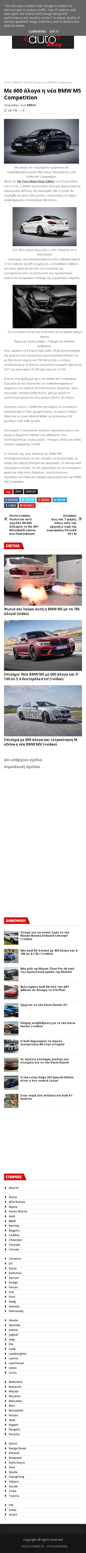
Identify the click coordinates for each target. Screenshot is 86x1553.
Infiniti (13, 1330)
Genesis (14, 1306)
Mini (12, 1405)
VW (11, 1505)
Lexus (13, 1368)
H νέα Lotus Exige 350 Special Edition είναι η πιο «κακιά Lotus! (47, 1079)
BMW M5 (18, 82)
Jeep (12, 1339)
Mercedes (15, 1401)
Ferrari (13, 1287)
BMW (18, 491)
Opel (12, 1420)
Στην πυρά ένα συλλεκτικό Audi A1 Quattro (46, 1097)
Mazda (13, 1391)
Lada (12, 1349)
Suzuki (13, 1486)
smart (13, 1514)
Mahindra (15, 1382)
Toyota (14, 1496)
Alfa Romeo (17, 1202)
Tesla (12, 1491)
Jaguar (13, 1334)
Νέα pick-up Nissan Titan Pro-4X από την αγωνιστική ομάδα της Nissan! (47, 970)
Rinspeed (15, 1458)
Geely (12, 1301)
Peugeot (14, 1429)
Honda (13, 1320)
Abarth (14, 1188)
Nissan (13, 1415)
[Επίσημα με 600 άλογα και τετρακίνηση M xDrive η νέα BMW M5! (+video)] (43, 710)
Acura (13, 1197)
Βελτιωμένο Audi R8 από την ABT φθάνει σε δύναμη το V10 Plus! (44, 988)
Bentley (14, 1226)
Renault (14, 1453)
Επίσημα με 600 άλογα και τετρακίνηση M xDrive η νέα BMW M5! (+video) (40, 742)
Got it (54, 31)
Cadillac (14, 1235)
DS (10, 1263)
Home (7, 82)
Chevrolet (15, 1240)
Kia (11, 1344)
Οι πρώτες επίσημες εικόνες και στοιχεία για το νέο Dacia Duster (44, 1061)
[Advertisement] (34, 878)
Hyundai (14, 1325)
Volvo (12, 1510)
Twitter (29, 499)
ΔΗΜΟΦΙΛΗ (15, 920)
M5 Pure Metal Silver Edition (35, 181)
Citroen (14, 1249)
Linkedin (61, 499)
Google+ (45, 499)
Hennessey (16, 1311)
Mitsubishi (16, 1410)
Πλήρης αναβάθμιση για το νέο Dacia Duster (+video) (47, 1024)
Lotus (13, 1372)
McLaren (15, 1396)
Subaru (14, 1481)
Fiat (11, 1292)
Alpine (13, 1207)
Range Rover (17, 1448)
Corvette (15, 1259)
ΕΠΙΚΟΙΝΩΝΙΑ (57, 1546)
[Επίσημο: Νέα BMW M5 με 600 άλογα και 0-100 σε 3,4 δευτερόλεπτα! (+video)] (43, 645)
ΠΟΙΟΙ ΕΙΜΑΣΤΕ (32, 1546)
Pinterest (28, 505)
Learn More (37, 31)
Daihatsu (15, 1273)
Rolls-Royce (17, 1462)
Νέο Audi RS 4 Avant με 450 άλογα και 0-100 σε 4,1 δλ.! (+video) (49, 952)
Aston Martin (18, 1211)
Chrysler (14, 1245)
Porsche (14, 1434)
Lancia (13, 1358)
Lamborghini (18, 1354)
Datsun (14, 1278)
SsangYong (16, 1477)
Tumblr (12, 505)
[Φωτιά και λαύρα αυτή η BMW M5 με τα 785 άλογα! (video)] (43, 580)
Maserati (15, 1387)
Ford (12, 1297)
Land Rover (16, 1363)
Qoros (13, 1443)
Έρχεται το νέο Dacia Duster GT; (44, 1005)
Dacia (13, 1268)
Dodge (13, 1282)
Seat (12, 1467)
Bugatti (14, 1230)
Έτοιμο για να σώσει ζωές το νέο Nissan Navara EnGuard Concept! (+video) (44, 936)
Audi (12, 1216)
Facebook (13, 499)
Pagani (13, 1425)
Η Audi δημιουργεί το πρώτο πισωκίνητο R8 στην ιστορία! (42, 1042)
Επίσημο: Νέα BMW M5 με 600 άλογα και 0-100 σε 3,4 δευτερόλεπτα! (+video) (41, 676)
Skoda (13, 1472)
